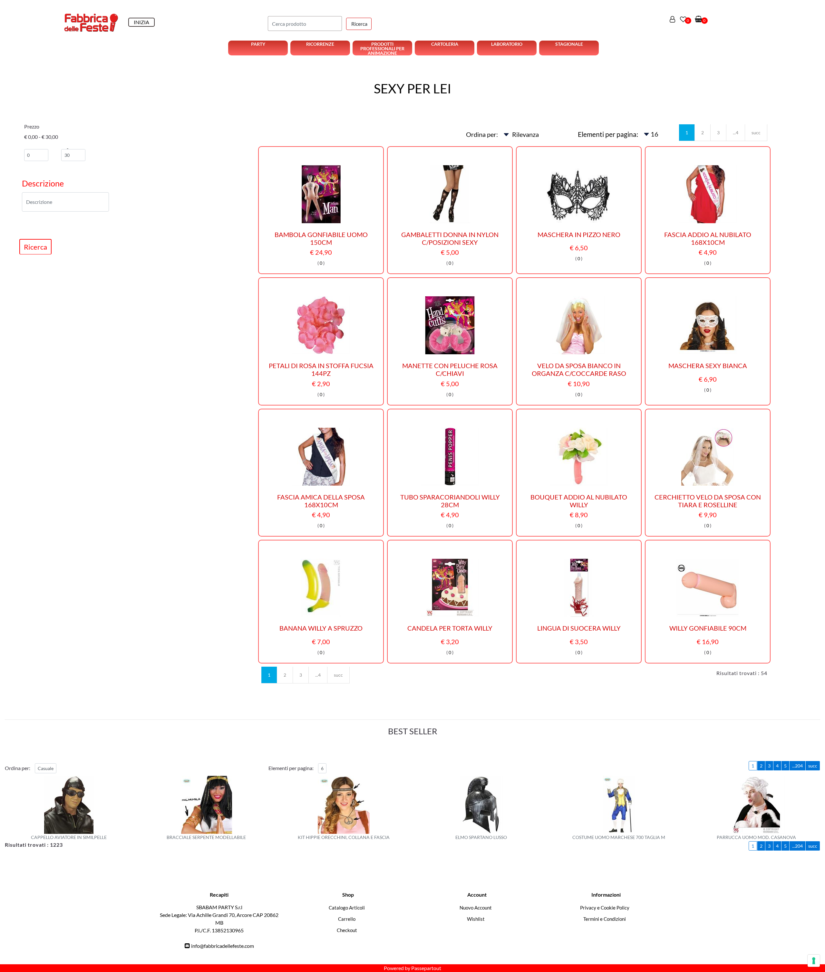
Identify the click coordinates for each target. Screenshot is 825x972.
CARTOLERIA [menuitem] (444, 44)
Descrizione (43, 183)
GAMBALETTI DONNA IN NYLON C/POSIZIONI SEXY (450, 238)
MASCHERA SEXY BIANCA (707, 365)
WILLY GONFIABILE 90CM (707, 628)
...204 (797, 765)
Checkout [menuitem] (347, 930)
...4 (735, 132)
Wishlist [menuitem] (476, 919)
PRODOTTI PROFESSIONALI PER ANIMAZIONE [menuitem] (382, 48)
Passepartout (426, 968)
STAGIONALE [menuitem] (569, 44)
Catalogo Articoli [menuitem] (347, 907)
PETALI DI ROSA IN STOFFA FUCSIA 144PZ (321, 369)
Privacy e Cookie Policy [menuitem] (604, 907)
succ (756, 132)
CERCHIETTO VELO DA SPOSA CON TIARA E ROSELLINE (708, 501)
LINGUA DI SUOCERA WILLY (579, 628)
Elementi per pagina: (608, 134)
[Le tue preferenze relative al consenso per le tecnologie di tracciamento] (814, 961)
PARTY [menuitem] (258, 44)
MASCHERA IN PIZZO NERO (579, 234)
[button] (359, 24)
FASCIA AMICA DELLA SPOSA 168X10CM (321, 501)
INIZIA (141, 22)
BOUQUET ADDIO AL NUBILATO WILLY (578, 501)
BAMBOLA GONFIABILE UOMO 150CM (321, 238)
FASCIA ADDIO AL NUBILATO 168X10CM (707, 238)
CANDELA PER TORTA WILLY (449, 628)
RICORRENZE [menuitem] (320, 44)
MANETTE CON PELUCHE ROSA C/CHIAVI (450, 369)
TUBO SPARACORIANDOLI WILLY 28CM (450, 501)
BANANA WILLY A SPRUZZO (321, 628)
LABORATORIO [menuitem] (506, 44)
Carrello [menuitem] (346, 919)
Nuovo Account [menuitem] (476, 907)
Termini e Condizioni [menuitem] (604, 919)
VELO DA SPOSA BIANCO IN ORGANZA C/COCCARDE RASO (579, 369)
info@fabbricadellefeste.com (222, 946)
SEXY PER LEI (412, 88)
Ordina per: (482, 134)
